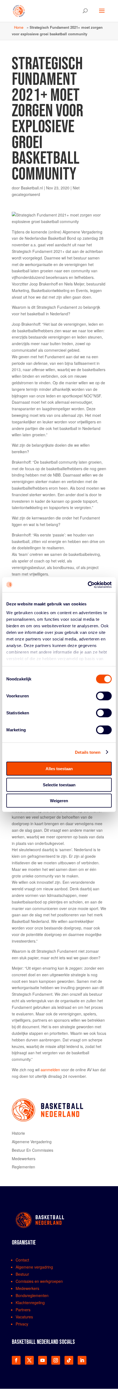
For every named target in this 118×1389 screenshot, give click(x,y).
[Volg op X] (29, 1360)
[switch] (104, 696)
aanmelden (50, 1069)
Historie (18, 1133)
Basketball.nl (32, 187)
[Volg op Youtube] (42, 1360)
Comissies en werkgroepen (39, 1281)
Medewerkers (23, 1158)
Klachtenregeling (30, 1302)
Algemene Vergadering (32, 1141)
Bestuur (22, 1274)
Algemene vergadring (34, 1267)
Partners (23, 1309)
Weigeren (59, 800)
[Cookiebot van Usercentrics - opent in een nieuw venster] (88, 584)
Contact (22, 1260)
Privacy (22, 1324)
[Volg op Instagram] (55, 1360)
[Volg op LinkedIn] (82, 1360)
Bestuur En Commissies (32, 1150)
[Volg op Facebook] (16, 1360)
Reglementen (23, 1166)
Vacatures (24, 1316)
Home (18, 27)
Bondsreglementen (32, 1295)
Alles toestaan (59, 768)
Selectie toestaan (59, 784)
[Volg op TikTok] (68, 1360)
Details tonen (87, 752)
